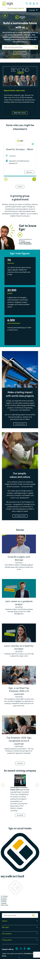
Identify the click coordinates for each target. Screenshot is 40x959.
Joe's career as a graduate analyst (19, 603)
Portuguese (32, 24)
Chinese (31, 21)
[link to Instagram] (21, 948)
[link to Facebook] (24, 948)
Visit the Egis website (12, 8)
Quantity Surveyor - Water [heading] (19, 149)
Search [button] (35, 47)
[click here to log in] (34, 3)
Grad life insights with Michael (19, 558)
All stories (20, 763)
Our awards (20, 815)
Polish (30, 18)
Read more (29, 172)
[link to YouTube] (28, 948)
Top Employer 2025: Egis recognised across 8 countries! (18, 740)
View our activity (20, 424)
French (30, 16)
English (30, 13)
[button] (27, 3)
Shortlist (32, 144)
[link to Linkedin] (17, 948)
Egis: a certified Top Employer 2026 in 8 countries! (19, 691)
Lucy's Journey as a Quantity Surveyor (19, 647)
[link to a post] (19, 544)
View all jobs (19, 53)
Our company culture (20, 516)
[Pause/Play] (5, 15)
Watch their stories (20, 112)
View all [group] (20, 186)
